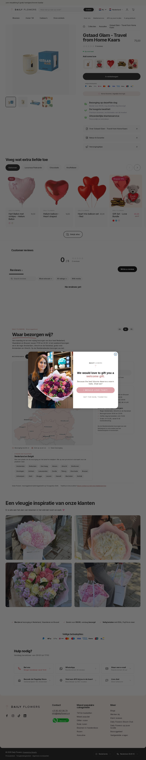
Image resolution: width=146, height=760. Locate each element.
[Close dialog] (115, 354)
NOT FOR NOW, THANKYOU (95, 397)
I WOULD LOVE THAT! (95, 390)
